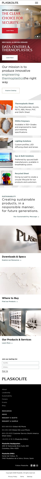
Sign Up (5, 371)
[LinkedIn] (32, 466)
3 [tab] (39, 36)
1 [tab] (35, 36)
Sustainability (7, 396)
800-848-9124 (7, 427)
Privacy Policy (12, 476)
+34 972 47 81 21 (8, 439)
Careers (5, 399)
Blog (3, 405)
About (4, 389)
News (4, 414)
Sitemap (29, 476)
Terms (22, 476)
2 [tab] (37, 36)
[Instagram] (37, 466)
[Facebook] (34, 466)
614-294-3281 (7, 430)
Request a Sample (10, 421)
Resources (7, 411)
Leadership (6, 393)
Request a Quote (9, 418)
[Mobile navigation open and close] (37, 3)
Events (4, 402)
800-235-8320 (7, 433)
